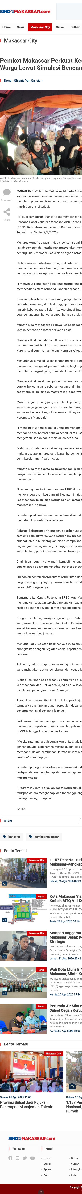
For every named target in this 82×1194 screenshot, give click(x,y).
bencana (14, 836)
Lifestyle (76, 1169)
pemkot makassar (46, 836)
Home (6, 27)
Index (74, 1175)
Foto (46, 1175)
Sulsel (60, 27)
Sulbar (75, 27)
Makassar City (40, 27)
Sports (47, 1169)
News (20, 27)
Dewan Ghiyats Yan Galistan (23, 80)
